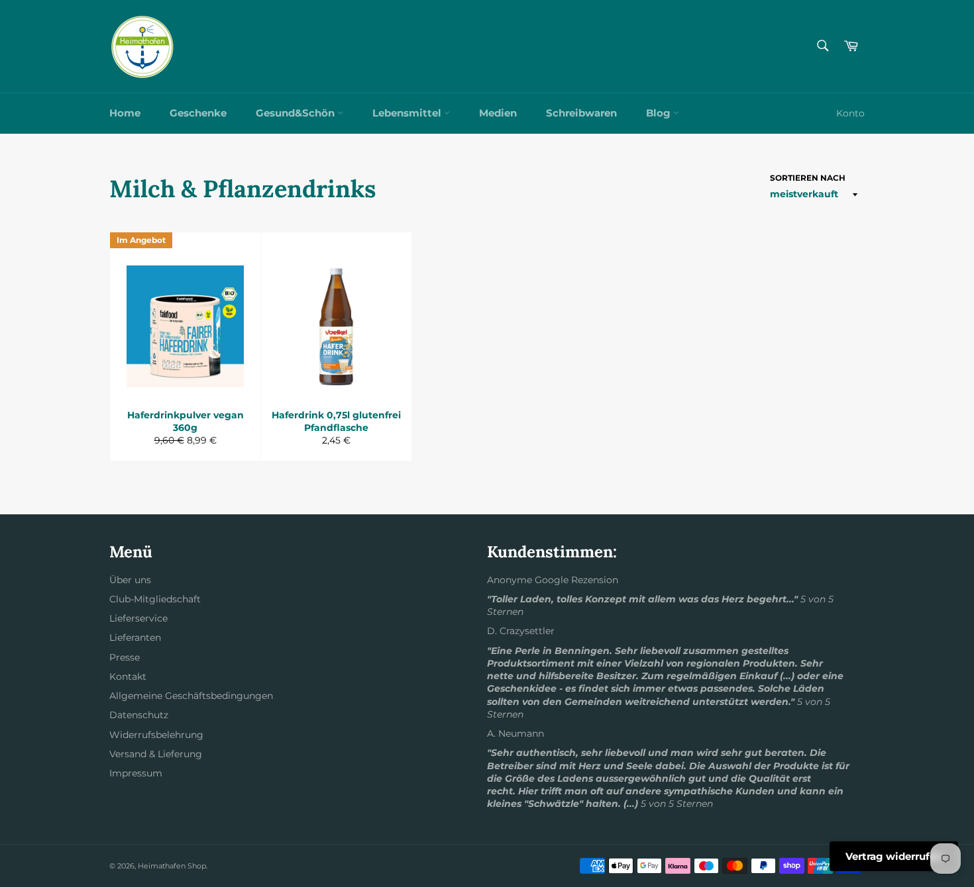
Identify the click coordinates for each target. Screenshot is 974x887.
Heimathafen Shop (172, 865)
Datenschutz (138, 715)
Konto (850, 113)
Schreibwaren (581, 113)
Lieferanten (135, 637)
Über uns (130, 580)
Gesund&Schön (296, 113)
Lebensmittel (408, 113)
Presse (124, 657)
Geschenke (198, 113)
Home (124, 113)
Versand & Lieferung (155, 754)
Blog (659, 113)
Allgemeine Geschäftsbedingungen (191, 696)
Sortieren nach (807, 178)
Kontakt (127, 676)
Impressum (135, 773)
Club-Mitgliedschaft (155, 599)
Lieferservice (138, 618)
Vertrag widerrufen (893, 856)
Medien (498, 113)
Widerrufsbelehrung (156, 735)
